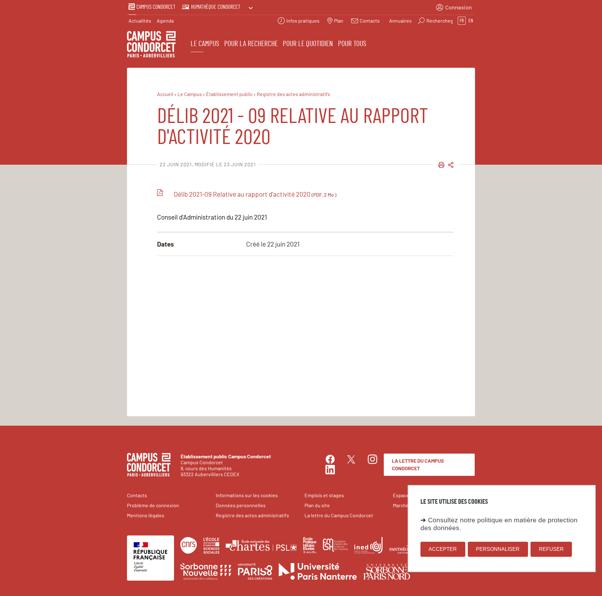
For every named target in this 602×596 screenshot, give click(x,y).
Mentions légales (145, 515)
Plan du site (317, 505)
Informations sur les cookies (247, 495)
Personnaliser (498, 549)
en (470, 20)
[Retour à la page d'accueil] (151, 45)
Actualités (140, 21)
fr (462, 20)
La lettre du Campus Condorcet (418, 464)
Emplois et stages (324, 495)
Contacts (137, 495)
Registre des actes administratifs (252, 515)
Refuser (551, 549)
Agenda (165, 21)
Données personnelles (241, 505)
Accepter (443, 549)
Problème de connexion (153, 505)
